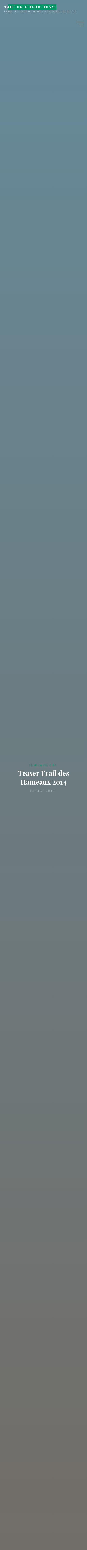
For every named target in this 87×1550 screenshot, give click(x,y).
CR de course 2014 (42, 765)
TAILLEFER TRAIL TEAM (29, 7)
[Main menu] (80, 24)
